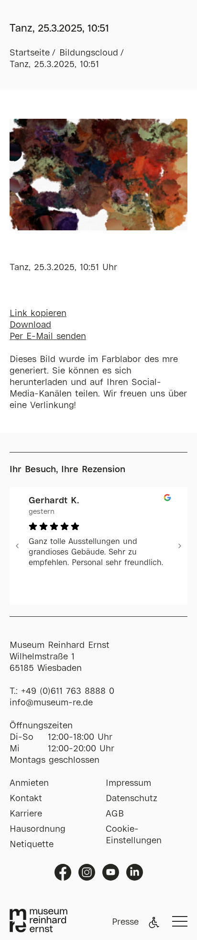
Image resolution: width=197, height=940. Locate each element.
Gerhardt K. (54, 501)
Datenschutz (131, 799)
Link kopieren (38, 313)
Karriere (26, 814)
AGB (115, 814)
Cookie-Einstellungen (134, 835)
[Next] (179, 546)
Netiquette (32, 845)
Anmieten (29, 783)
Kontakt (26, 799)
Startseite (30, 53)
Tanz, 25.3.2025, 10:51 (54, 64)
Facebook (63, 872)
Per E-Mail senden (48, 336)
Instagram (86, 872)
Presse (125, 922)
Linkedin (134, 872)
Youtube (110, 872)
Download (30, 325)
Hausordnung (38, 829)
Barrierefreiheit (154, 922)
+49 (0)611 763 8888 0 (67, 691)
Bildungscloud (88, 53)
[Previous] (17, 546)
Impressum (128, 783)
